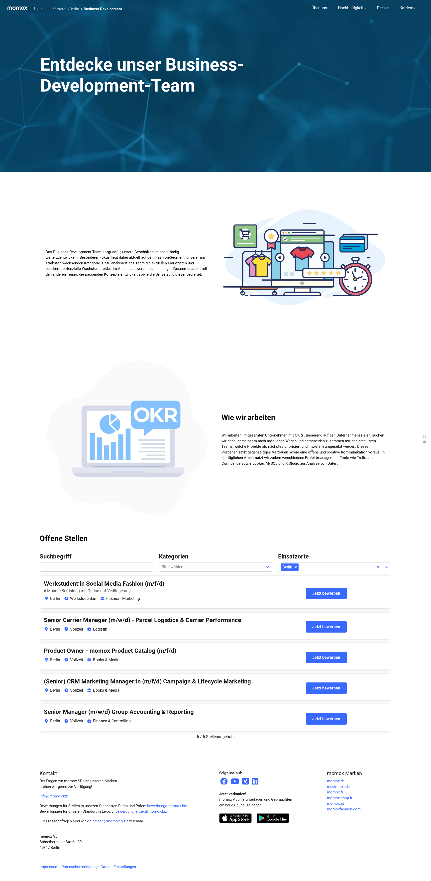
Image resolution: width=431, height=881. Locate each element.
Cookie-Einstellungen (118, 867)
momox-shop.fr (339, 798)
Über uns (319, 7)
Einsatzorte (293, 556)
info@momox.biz (54, 796)
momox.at (335, 803)
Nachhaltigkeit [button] (350, 7)
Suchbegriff (56, 556)
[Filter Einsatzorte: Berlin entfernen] (296, 567)
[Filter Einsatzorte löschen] (378, 567)
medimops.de (338, 786)
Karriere (406, 7)
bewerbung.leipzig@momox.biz (141, 811)
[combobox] (300, 567)
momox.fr (335, 792)
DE (37, 8)
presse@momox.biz (109, 821)
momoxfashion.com (344, 809)
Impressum (49, 867)
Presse (383, 7)
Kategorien (173, 556)
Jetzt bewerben (326, 593)
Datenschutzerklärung (79, 867)
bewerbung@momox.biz (167, 806)
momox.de (336, 781)
